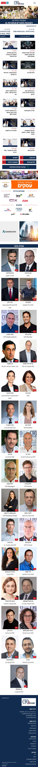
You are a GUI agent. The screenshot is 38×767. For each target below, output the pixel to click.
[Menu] (34, 2)
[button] (34, 177)
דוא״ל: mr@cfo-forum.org (29, 714)
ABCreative (4, 765)
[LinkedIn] (7, 3)
